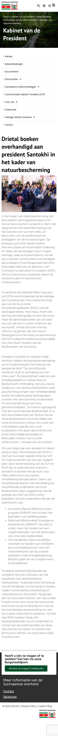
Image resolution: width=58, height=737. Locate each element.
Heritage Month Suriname (18, 117)
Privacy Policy (28, 706)
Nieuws (9, 56)
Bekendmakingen (14, 63)
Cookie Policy (45, 706)
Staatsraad (10, 109)
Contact (9, 124)
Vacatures (10, 696)
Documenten (12, 71)
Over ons (9, 101)
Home (6, 16)
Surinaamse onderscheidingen (20, 86)
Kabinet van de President (22, 16)
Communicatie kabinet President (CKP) (25, 94)
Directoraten (11, 79)
